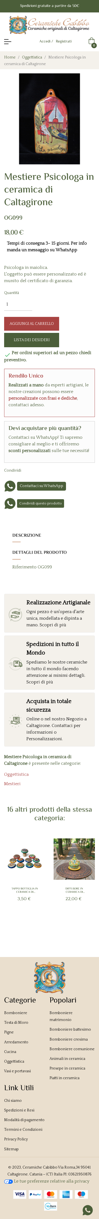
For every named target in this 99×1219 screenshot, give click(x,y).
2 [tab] (35, 924)
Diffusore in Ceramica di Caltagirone (74, 890)
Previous (13, 882)
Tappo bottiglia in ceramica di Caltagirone (25, 890)
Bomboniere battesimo (70, 1029)
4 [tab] (47, 924)
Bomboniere (15, 1013)
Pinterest (48, 470)
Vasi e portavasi (17, 1071)
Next (85, 882)
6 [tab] (58, 924)
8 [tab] (69, 924)
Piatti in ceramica (64, 1078)
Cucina (10, 1052)
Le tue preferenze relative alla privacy (51, 1181)
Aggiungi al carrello (32, 324)
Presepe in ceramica (67, 1068)
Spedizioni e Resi (19, 1110)
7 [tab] (63, 924)
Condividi (31, 470)
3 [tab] (41, 924)
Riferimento (24, 567)
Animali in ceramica (67, 1059)
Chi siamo (13, 1100)
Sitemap (11, 1149)
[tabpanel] (25, 879)
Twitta (40, 470)
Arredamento (16, 1042)
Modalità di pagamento (24, 1120)
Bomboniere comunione (72, 1049)
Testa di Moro (16, 1022)
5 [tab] (52, 924)
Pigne (9, 1032)
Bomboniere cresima (69, 1039)
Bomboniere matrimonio (61, 1016)
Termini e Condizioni (23, 1129)
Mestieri (12, 783)
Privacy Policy (16, 1139)
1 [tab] (30, 924)
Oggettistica (16, 774)
